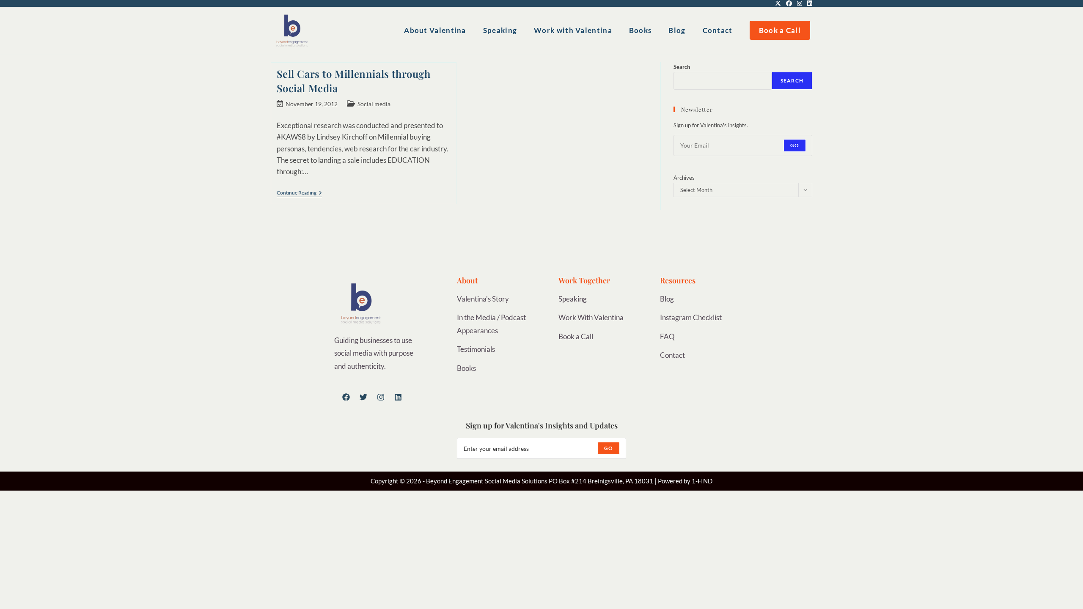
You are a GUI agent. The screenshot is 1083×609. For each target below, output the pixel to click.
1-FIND (702, 481)
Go (794, 145)
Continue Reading (299, 193)
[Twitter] (363, 397)
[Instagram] (380, 397)
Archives (684, 177)
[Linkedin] (398, 397)
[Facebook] (346, 397)
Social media (373, 103)
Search (681, 66)
